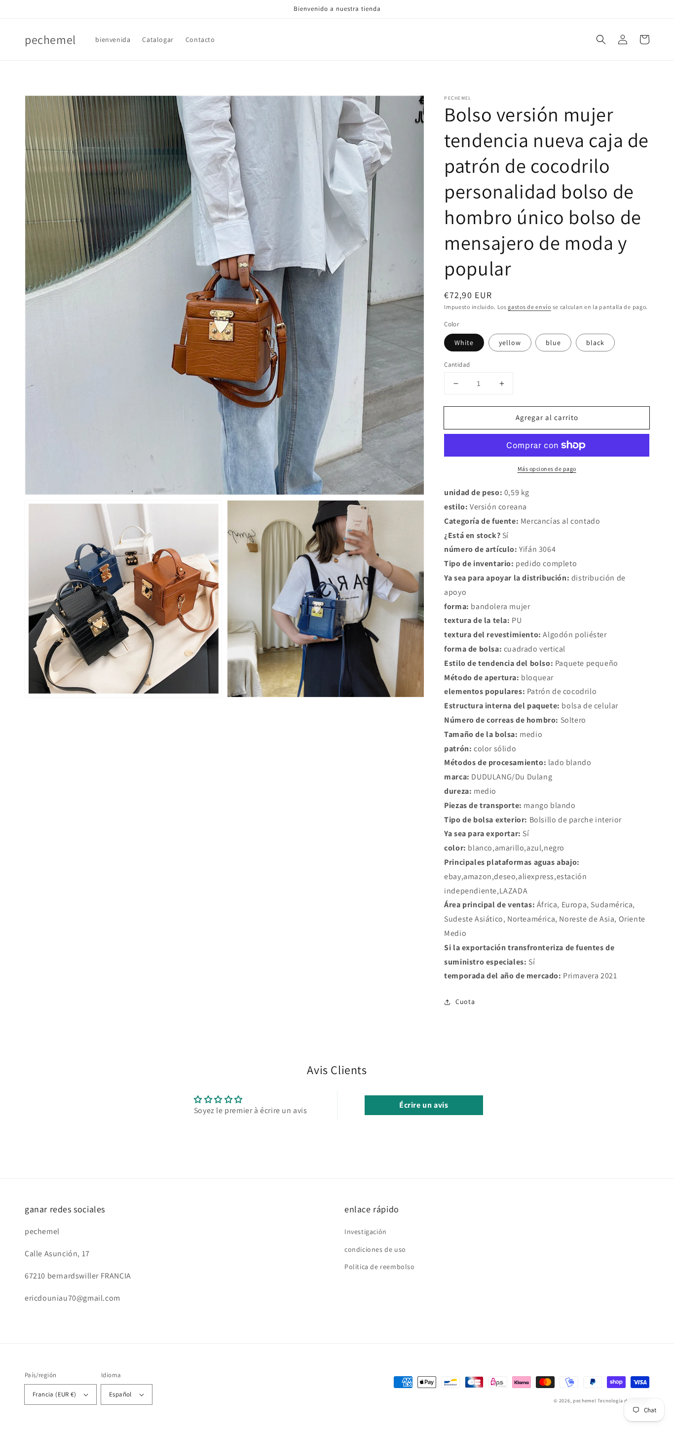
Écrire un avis (423, 1105)
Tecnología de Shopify (623, 1400)
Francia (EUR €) (54, 1394)
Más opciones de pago (547, 468)
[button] (601, 39)
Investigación (365, 1231)
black (595, 342)
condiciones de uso (375, 1249)
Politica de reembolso (379, 1266)
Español (120, 1394)
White (464, 342)
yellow (510, 342)
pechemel (585, 1400)
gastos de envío (529, 306)
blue (553, 342)
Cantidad (457, 364)
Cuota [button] (465, 1001)
